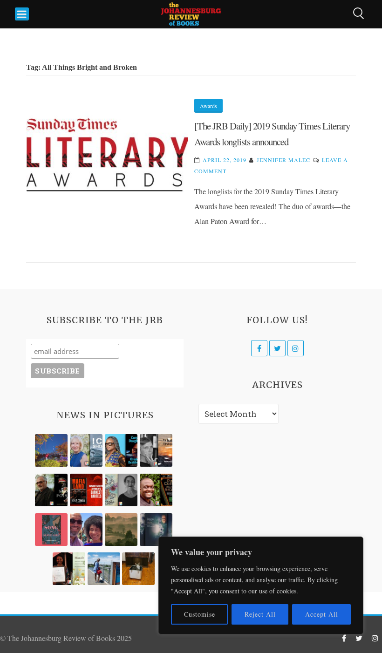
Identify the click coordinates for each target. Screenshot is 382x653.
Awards (208, 105)
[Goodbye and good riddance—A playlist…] (138, 568)
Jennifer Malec (283, 159)
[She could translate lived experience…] (86, 529)
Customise (199, 614)
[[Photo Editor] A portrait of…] (104, 568)
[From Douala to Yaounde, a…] (121, 529)
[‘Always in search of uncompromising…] (156, 450)
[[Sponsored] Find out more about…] (51, 529)
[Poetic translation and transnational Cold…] (156, 529)
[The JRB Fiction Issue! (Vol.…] (51, 450)
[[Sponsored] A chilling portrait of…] (86, 490)
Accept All (321, 614)
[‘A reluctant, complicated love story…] (86, 450)
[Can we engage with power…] (51, 490)
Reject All (260, 614)
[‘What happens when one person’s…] (156, 490)
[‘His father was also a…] (69, 568)
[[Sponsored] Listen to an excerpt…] (121, 450)
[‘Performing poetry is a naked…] (121, 490)
